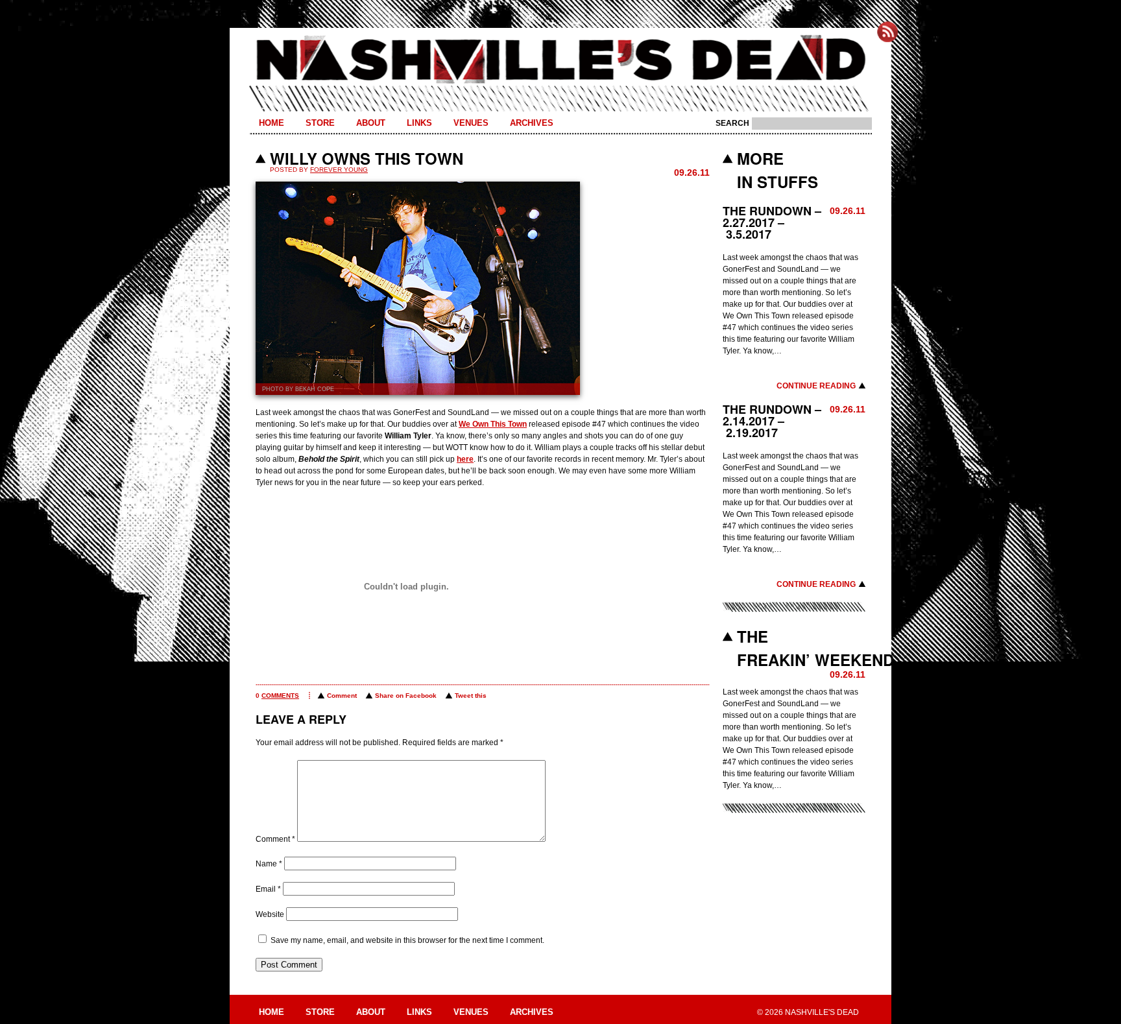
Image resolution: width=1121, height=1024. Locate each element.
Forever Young (339, 169)
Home (271, 123)
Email (268, 889)
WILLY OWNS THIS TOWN (366, 158)
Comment (342, 695)
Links (419, 123)
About (370, 123)
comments (280, 695)
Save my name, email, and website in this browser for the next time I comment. (407, 940)
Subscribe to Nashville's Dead (887, 31)
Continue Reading (816, 385)
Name (269, 863)
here (465, 459)
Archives (531, 123)
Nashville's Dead (560, 60)
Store (320, 123)
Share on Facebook (406, 695)
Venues (470, 123)
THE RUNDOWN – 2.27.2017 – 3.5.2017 (772, 222)
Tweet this (471, 695)
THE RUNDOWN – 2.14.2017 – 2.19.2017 (772, 421)
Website (270, 914)
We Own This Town (493, 424)
